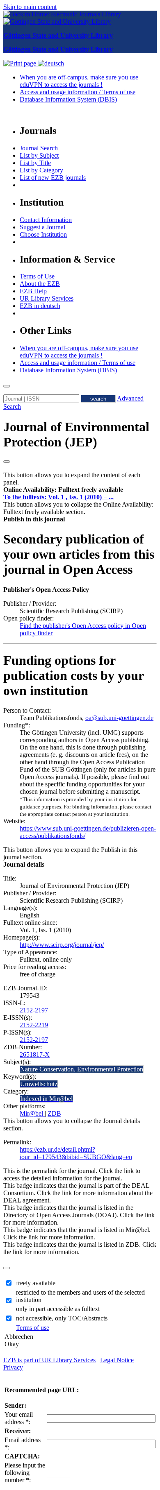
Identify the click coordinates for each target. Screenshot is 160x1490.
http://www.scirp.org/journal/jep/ (62, 944)
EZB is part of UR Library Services (49, 1359)
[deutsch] (51, 63)
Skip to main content (30, 6)
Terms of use (32, 1327)
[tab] (80, 490)
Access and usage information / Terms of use (77, 91)
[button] (63, 489)
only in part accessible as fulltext (58, 1308)
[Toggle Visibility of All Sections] (6, 461)
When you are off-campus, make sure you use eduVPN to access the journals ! (79, 81)
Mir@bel (32, 1113)
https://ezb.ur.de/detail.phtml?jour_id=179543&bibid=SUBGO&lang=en (76, 1153)
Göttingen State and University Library (58, 35)
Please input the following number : (25, 1472)
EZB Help (33, 291)
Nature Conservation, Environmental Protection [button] (81, 1069)
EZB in (40, 305)
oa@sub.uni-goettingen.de (119, 717)
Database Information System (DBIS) (68, 99)
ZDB (54, 1113)
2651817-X (35, 1054)
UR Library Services (46, 298)
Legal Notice (117, 1359)
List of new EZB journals (53, 177)
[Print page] (20, 63)
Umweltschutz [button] (38, 1083)
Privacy (13, 1367)
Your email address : (19, 1418)
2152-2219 (34, 1024)
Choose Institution (43, 234)
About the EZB (40, 283)
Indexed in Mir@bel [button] (46, 1098)
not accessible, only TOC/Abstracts (61, 1318)
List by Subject (39, 155)
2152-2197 (34, 1010)
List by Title (35, 162)
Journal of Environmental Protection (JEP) (76, 434)
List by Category (41, 170)
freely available (35, 1282)
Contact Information (46, 219)
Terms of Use (37, 276)
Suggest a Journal (42, 227)
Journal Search (39, 148)
